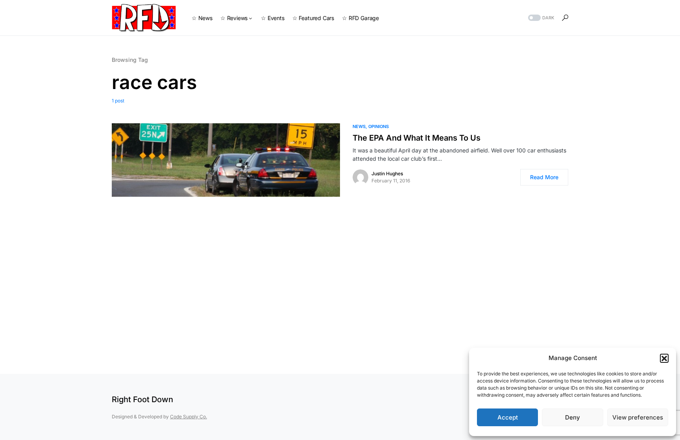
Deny (572, 417)
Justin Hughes (387, 173)
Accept (507, 417)
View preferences (637, 417)
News (359, 126)
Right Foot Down (142, 399)
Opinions (378, 126)
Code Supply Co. (188, 417)
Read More (544, 177)
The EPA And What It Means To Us (416, 138)
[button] (664, 358)
